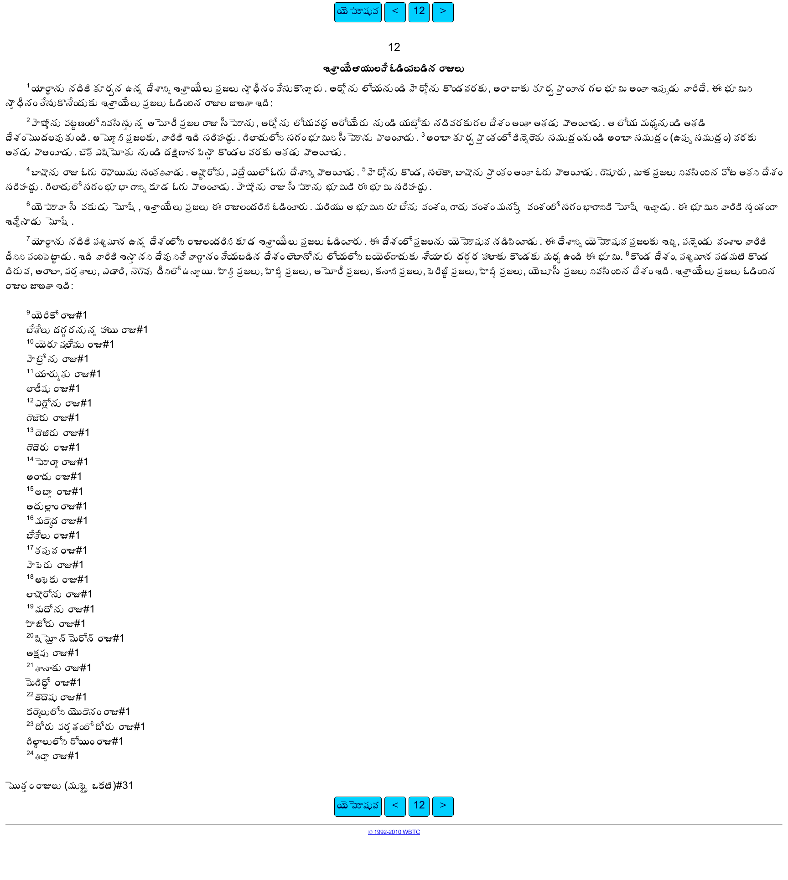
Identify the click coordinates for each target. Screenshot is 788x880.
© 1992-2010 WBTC (394, 832)
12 (419, 12)
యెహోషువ (358, 12)
